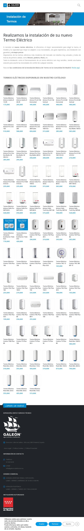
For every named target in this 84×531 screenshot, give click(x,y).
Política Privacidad (31, 448)
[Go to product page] (9, 89)
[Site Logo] (14, 5)
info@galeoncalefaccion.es (15, 468)
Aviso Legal (7, 448)
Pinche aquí (76, 68)
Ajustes (68, 524)
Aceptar (41, 524)
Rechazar (55, 524)
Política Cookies (18, 448)
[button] (5, 5)
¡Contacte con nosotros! (14, 406)
